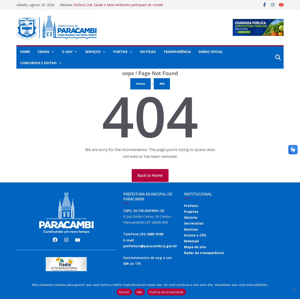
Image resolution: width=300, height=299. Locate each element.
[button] (52, 51)
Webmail (191, 241)
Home (25, 51)
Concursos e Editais (38, 63)
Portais (120, 51)
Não (140, 292)
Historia (190, 217)
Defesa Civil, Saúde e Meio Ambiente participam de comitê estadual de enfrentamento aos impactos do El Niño (118, 7)
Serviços (93, 51)
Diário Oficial (211, 51)
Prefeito (191, 205)
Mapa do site (195, 247)
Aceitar (124, 292)
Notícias (148, 51)
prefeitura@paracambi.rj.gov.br (150, 246)
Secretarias (193, 223)
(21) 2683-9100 (151, 234)
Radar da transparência (204, 253)
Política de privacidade (167, 292)
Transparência (177, 51)
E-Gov (67, 51)
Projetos (191, 211)
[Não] (294, 289)
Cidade (43, 51)
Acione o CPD (195, 235)
